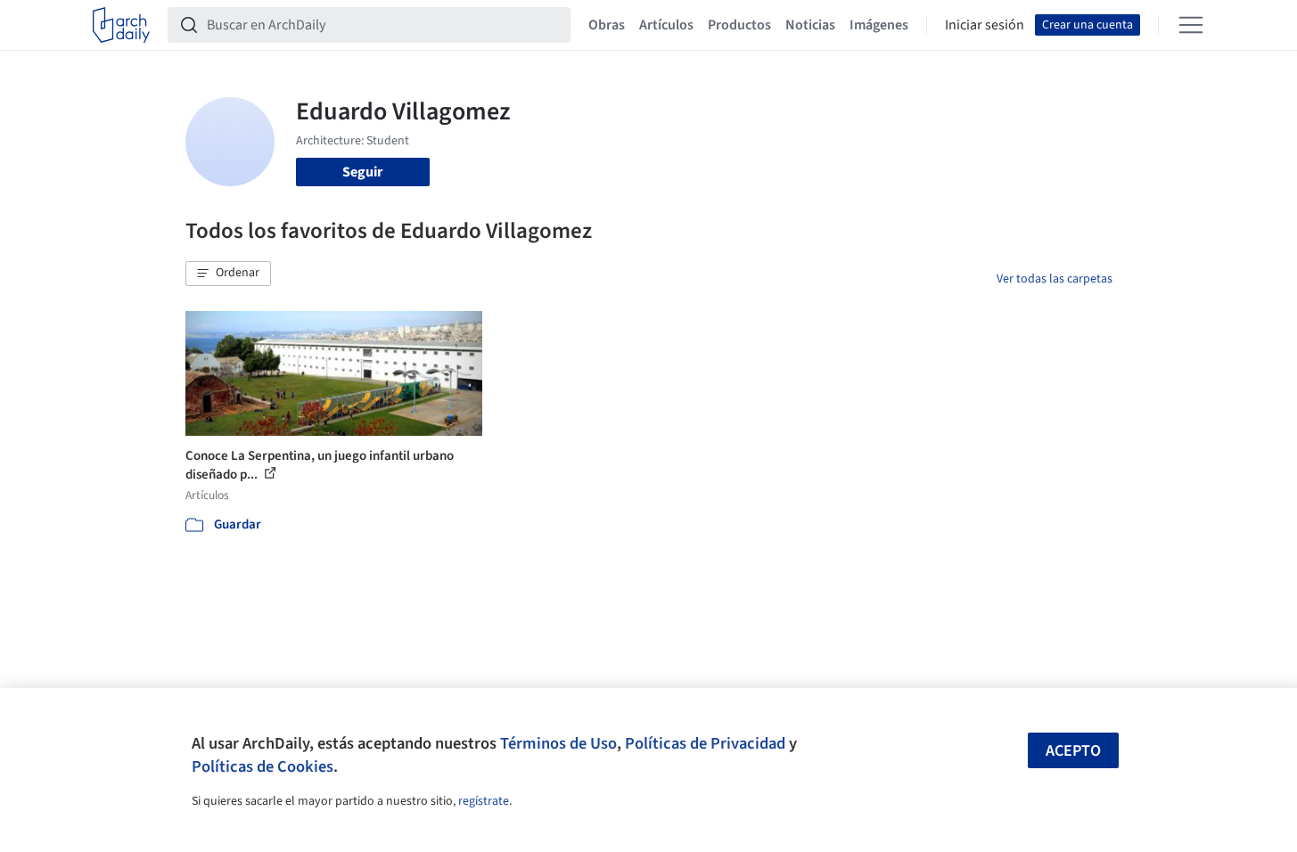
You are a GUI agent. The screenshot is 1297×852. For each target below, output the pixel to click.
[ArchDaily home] (121, 25)
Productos (739, 25)
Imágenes (879, 25)
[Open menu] (1191, 25)
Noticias (810, 25)
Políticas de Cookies (262, 766)
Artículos (666, 25)
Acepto (1073, 751)
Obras (606, 25)
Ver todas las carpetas (1054, 279)
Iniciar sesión (984, 25)
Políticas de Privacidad (705, 743)
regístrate (483, 801)
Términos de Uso (558, 743)
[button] (228, 273)
